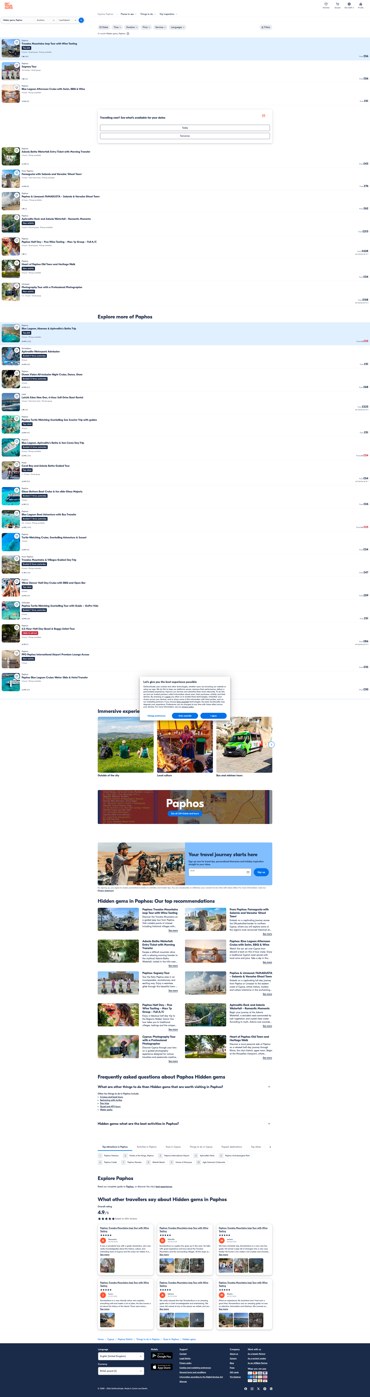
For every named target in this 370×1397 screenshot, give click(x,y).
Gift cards (234, 1372)
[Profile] (360, 4)
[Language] (349, 4)
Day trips (104, 1103)
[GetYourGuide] (9, 5)
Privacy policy (186, 1363)
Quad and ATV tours (110, 1106)
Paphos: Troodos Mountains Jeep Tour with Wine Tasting (124, 1230)
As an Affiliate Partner (258, 1363)
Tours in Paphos (171, 1339)
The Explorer (235, 1377)
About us (234, 1354)
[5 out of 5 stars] (125, 1235)
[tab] (115, 1147)
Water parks (106, 1109)
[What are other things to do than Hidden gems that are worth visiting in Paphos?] (269, 1087)
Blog (232, 1363)
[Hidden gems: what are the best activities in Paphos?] (269, 1123)
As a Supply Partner (256, 1354)
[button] (185, 48)
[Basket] (337, 4)
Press (232, 1368)
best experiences (164, 1186)
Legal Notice (185, 1358)
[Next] (271, 744)
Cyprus (110, 1339)
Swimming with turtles (111, 1100)
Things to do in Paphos (147, 1339)
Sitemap (183, 1381)
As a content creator (257, 1358)
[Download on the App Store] (162, 1367)
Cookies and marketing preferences (195, 1368)
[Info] (128, 33)
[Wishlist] (326, 4)
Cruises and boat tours (111, 1097)
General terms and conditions (193, 1372)
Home (101, 1339)
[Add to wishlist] (16, 42)
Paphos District (125, 1339)
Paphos (130, 1186)
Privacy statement (106, 890)
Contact (183, 1354)
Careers (233, 1358)
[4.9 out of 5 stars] (106, 1219)
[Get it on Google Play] (162, 1356)
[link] (185, 48)
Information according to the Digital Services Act (201, 1377)
